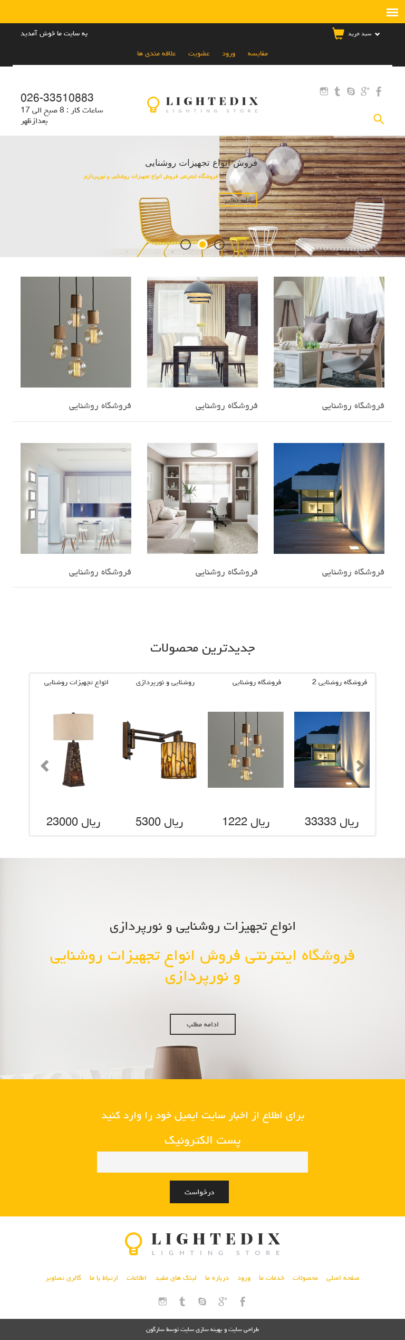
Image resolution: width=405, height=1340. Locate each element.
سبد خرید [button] (359, 33)
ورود (227, 53)
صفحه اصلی (343, 1278)
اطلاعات (137, 1278)
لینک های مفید (176, 1278)
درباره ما (217, 1278)
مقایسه (257, 53)
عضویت (197, 53)
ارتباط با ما (104, 1278)
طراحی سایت (243, 1329)
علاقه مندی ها (156, 53)
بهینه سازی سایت (201, 1329)
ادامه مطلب (203, 1024)
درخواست (199, 1192)
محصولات (305, 1278)
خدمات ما (271, 1278)
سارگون (156, 1329)
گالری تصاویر (63, 1278)
